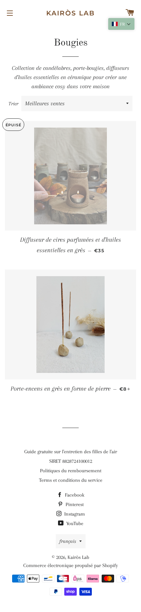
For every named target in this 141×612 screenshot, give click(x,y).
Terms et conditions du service (70, 480)
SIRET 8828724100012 (70, 461)
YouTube (74, 523)
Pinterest (74, 504)
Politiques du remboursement (70, 471)
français (67, 541)
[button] (121, 24)
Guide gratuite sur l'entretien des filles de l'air (70, 452)
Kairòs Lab (70, 13)
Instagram (74, 514)
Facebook (74, 495)
